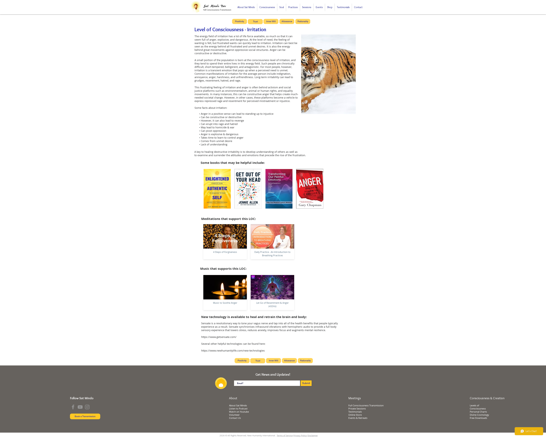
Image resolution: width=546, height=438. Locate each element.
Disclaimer (312, 435)
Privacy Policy (300, 435)
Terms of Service (285, 435)
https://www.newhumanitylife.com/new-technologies (233, 350)
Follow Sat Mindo (81, 398)
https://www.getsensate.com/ (218, 337)
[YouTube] (80, 407)
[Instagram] (87, 407)
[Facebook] (73, 407)
